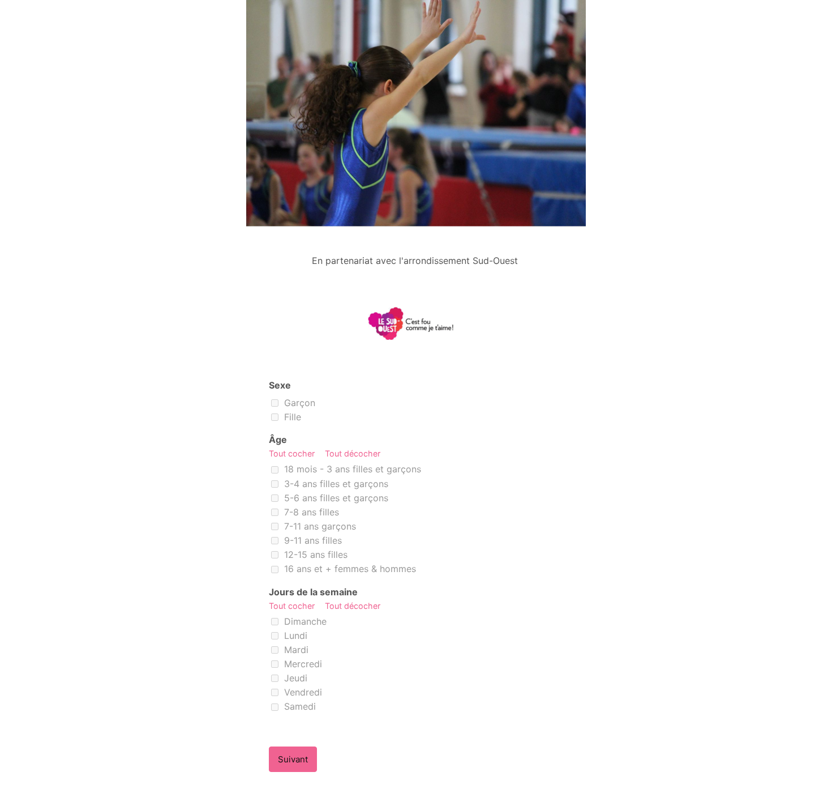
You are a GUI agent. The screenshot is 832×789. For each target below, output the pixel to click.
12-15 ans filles (314, 554)
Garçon (298, 402)
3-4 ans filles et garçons (334, 483)
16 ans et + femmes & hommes (348, 568)
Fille (291, 417)
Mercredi (301, 663)
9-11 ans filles (311, 540)
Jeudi (294, 678)
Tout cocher (293, 453)
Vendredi (301, 692)
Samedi (298, 706)
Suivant (293, 759)
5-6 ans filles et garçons (334, 498)
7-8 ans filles (310, 512)
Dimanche (304, 621)
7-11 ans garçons (318, 526)
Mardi (294, 649)
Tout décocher (352, 453)
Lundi (294, 635)
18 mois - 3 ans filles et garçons (351, 469)
